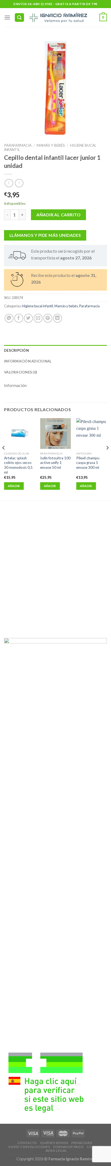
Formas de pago (68, 1147)
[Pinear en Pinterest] (47, 318)
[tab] (55, 350)
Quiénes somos (54, 1143)
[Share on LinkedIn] (57, 318)
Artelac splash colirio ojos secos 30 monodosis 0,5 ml (18, 465)
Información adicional (27, 361)
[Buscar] (19, 17)
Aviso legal (56, 1151)
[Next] (107, 459)
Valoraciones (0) (20, 372)
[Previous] (3, 459)
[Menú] (7, 17)
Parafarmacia (18, 145)
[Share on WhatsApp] (9, 318)
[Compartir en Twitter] (28, 318)
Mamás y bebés (51, 145)
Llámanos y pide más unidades (45, 235)
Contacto (27, 1143)
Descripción (16, 350)
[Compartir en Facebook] (18, 318)
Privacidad (81, 1143)
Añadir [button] (14, 486)
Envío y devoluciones (29, 1147)
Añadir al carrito (58, 214)
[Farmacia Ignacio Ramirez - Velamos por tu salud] (58, 17)
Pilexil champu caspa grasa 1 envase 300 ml (87, 463)
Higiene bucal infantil (37, 306)
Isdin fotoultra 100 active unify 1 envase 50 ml (55, 463)
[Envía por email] (38, 318)
